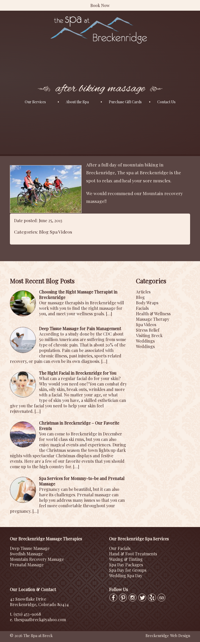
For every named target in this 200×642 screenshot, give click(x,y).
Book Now (100, 5)
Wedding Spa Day (125, 575)
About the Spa (77, 101)
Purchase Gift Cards (125, 101)
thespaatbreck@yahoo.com (40, 619)
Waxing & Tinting (126, 559)
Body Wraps (147, 302)
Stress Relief (147, 330)
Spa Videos (61, 232)
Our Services (35, 101)
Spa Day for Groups (127, 570)
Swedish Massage (26, 553)
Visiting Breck (149, 335)
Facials (142, 308)
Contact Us (166, 101)
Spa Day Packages (126, 564)
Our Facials (119, 548)
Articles (143, 291)
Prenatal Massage (26, 564)
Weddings (145, 341)
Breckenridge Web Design (168, 635)
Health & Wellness (153, 313)
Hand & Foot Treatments (133, 553)
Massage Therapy (152, 319)
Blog (44, 232)
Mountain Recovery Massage (37, 559)
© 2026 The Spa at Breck (31, 635)
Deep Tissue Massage (29, 548)
